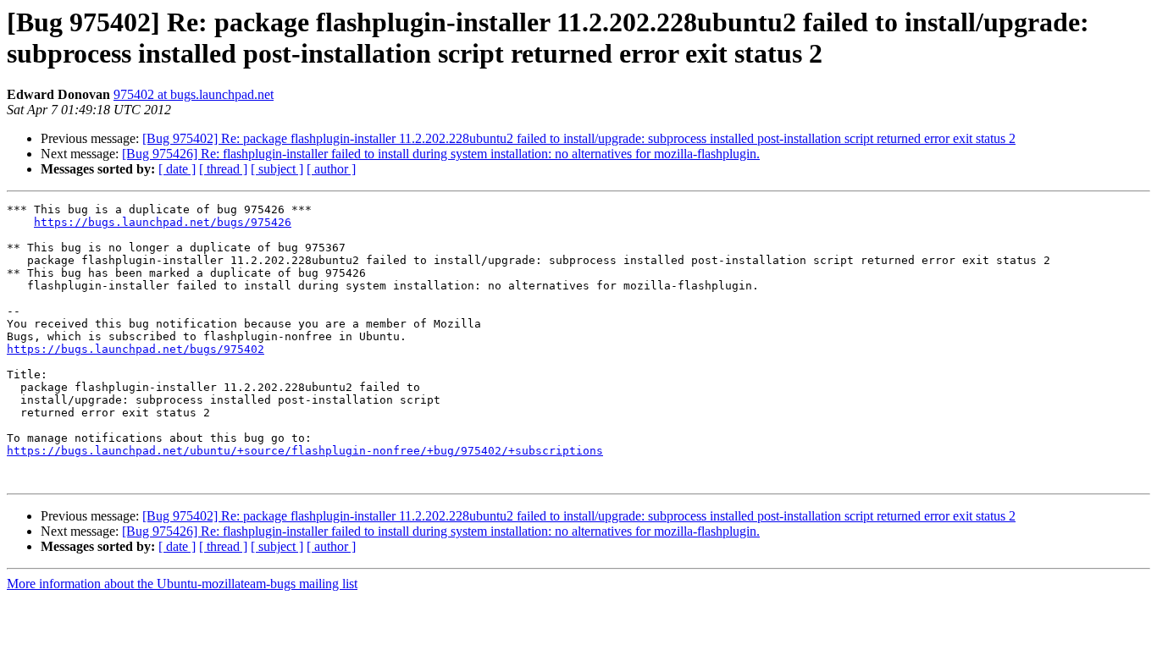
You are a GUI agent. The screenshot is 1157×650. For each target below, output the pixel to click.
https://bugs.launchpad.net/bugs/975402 (135, 349)
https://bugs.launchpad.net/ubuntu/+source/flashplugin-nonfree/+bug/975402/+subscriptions (305, 450)
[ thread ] (223, 169)
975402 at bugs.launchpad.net (193, 94)
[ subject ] (277, 169)
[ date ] (177, 169)
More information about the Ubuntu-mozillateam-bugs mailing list (182, 583)
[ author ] (331, 169)
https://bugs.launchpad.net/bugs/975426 (162, 222)
